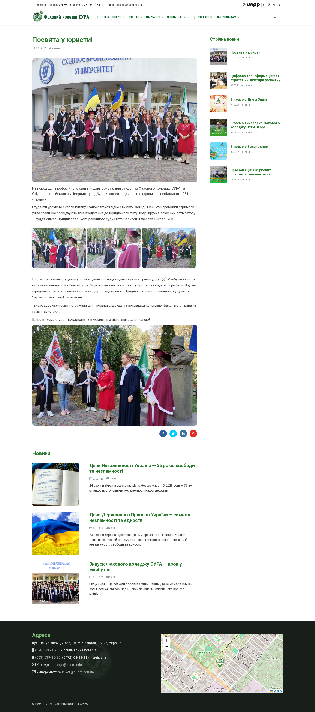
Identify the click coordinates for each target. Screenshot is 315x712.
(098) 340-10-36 (78, 4)
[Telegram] (279, 5)
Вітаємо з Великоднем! (249, 147)
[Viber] (274, 5)
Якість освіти (176, 17)
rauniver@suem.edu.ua (76, 672)
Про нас (134, 17)
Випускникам (227, 17)
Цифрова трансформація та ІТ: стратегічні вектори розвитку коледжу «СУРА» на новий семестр (256, 82)
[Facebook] (263, 5)
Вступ (116, 17)
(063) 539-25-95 (58, 4)
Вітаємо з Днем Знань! (249, 99)
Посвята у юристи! (62, 40)
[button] (220, 663)
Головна (104, 17)
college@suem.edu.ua (129, 4)
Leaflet (277, 690)
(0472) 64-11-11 (97, 4)
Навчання (153, 17)
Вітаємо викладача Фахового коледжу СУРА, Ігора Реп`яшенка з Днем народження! (255, 129)
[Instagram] (269, 5)
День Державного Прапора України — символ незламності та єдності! (139, 517)
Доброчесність (203, 17)
